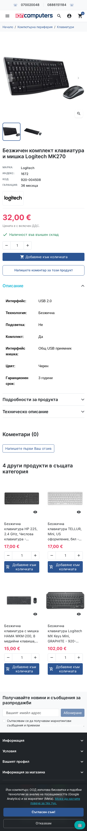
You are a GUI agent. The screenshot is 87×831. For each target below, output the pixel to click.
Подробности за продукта (30, 399)
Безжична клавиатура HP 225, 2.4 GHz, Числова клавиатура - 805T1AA (20, 532)
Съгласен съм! (43, 812)
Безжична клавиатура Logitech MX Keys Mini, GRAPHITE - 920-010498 (65, 634)
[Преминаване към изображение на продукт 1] (11, 132)
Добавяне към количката (44, 257)
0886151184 (56, 5)
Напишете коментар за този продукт (43, 270)
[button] (59, 16)
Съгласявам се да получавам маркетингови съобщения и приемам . (45, 723)
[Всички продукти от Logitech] (13, 198)
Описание (13, 285)
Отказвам (43, 823)
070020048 (30, 5)
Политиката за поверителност (62, 725)
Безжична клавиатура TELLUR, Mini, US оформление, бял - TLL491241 (65, 532)
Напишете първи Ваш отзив (28, 448)
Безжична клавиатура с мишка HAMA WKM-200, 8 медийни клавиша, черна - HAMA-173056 (21, 634)
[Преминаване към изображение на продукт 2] (33, 132)
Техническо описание (25, 411)
